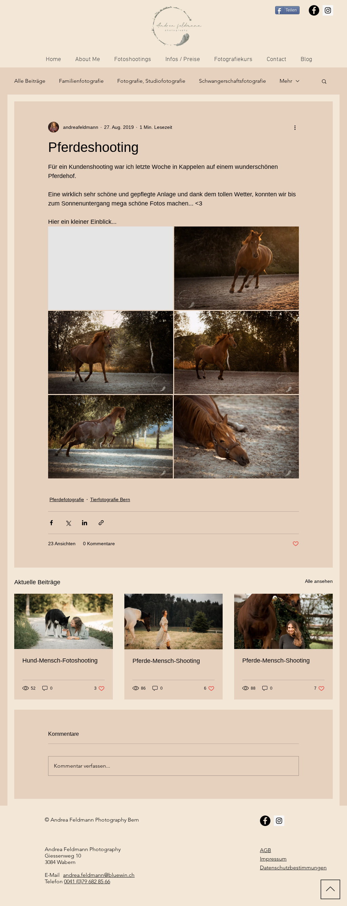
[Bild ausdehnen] (110, 268)
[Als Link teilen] (101, 522)
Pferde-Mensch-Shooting (166, 660)
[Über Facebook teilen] (51, 522)
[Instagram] (328, 10)
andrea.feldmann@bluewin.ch (99, 875)
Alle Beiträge (29, 81)
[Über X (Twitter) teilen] (68, 522)
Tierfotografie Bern (110, 499)
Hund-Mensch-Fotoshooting (60, 660)
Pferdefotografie (66, 499)
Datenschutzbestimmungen (293, 867)
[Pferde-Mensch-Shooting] (173, 621)
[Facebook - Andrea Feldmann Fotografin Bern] (314, 10)
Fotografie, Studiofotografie (151, 81)
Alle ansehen (319, 581)
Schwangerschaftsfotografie (232, 81)
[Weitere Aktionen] (295, 127)
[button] (324, 81)
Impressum (273, 858)
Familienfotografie (81, 81)
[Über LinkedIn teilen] (84, 522)
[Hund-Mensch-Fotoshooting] (63, 621)
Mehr (286, 81)
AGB (265, 850)
